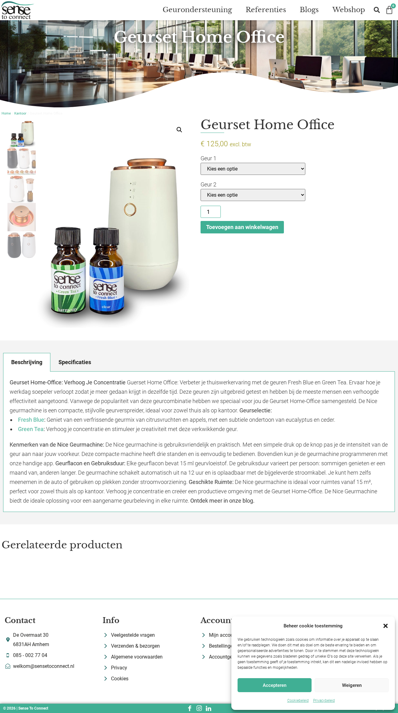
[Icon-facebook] (190, 708)
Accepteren (274, 685)
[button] (385, 626)
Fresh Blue (31, 419)
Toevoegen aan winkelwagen (242, 227)
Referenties (266, 10)
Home (6, 113)
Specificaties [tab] (74, 362)
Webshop (348, 10)
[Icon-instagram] (199, 708)
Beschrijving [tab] (26, 362)
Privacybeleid (324, 700)
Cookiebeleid (298, 700)
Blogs (309, 10)
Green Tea (31, 429)
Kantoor (20, 113)
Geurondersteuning (197, 10)
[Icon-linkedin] (208, 708)
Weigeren (352, 685)
